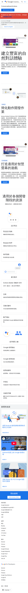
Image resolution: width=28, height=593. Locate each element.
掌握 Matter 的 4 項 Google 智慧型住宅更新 (13, 480)
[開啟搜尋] (22, 2)
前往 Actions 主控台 (8, 10)
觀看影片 (4, 459)
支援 (2, 514)
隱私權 (6, 586)
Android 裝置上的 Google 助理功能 (13, 453)
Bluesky (3, 525)
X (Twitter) (3, 533)
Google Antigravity (5, 551)
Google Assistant (5, 505)
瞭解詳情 (4, 486)
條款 (2, 586)
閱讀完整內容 (5, 432)
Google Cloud (4, 553)
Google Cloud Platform (6, 575)
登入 (25, 1)
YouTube (3, 535)
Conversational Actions (9, 6)
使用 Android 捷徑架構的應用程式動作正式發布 (13, 426)
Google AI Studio (5, 549)
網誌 (2, 523)
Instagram (3, 528)
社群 (2, 517)
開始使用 (5, 73)
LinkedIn (3, 530)
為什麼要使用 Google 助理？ (7, 507)
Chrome (3, 544)
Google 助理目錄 (5, 512)
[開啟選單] (2, 2)
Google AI (3, 577)
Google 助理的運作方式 (6, 509)
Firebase (3, 546)
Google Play (4, 556)
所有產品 (3, 580)
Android (3, 541)
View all (3, 558)
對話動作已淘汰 (8, 16)
